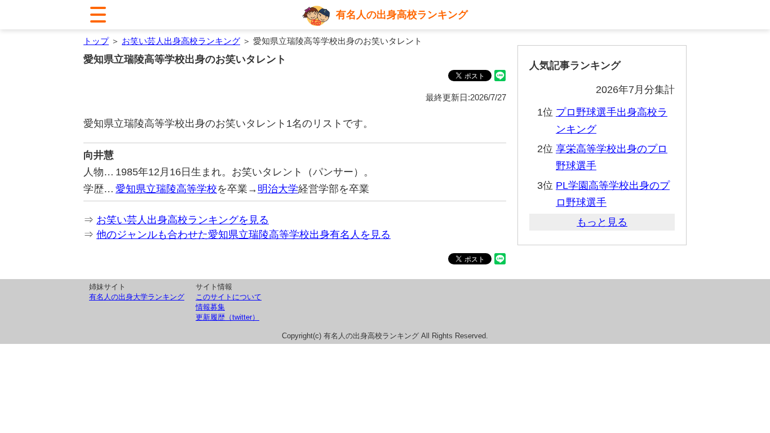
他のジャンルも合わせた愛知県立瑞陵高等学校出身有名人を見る (243, 234)
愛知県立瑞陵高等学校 (166, 189)
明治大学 (278, 189)
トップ (96, 41)
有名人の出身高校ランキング (402, 14)
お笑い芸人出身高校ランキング (181, 41)
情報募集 (210, 307)
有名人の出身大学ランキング (136, 297)
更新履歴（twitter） (227, 317)
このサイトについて (229, 297)
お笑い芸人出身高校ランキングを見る (182, 220)
